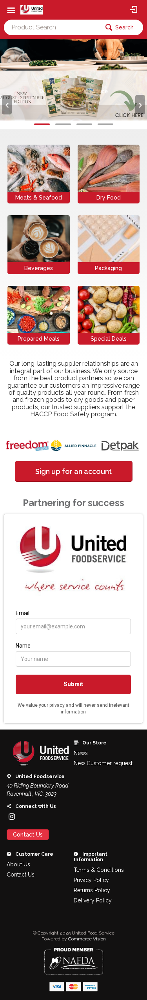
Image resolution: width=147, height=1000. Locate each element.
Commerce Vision (87, 939)
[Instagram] (12, 816)
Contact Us (28, 834)
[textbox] (51, 27)
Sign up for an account (73, 471)
